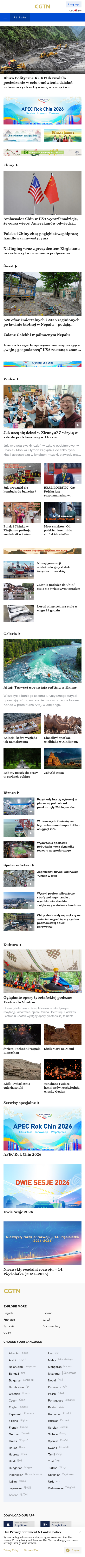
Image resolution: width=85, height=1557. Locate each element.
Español (47, 1313)
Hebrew (18, 1454)
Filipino (18, 1420)
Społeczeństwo (17, 865)
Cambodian (19, 1386)
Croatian (19, 1393)
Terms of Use (31, 1550)
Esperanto (21, 1413)
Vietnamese (62, 1487)
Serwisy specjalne (20, 1103)
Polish (56, 1393)
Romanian (59, 1413)
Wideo (9, 379)
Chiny (9, 165)
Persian (57, 1386)
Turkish (57, 1467)
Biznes (10, 793)
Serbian (58, 1427)
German (19, 1433)
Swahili (58, 1447)
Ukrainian (61, 1474)
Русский (9, 1326)
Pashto (56, 1407)
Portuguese (61, 1400)
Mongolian (60, 1366)
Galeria (10, 634)
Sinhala (57, 1433)
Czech (17, 1400)
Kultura (11, 945)
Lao (53, 1353)
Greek (18, 1440)
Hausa (17, 1447)
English (8, 1313)
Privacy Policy (11, 1550)
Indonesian (25, 1474)
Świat (9, 266)
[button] (7, 70)
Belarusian (23, 1366)
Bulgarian (21, 1380)
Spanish (58, 1440)
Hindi (15, 1461)
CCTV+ (8, 1332)
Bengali (17, 1373)
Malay (60, 1359)
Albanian (18, 1353)
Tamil (55, 1454)
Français (9, 1319)
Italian (17, 1481)
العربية (46, 1319)
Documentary (51, 1326)
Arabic (17, 1359)
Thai (54, 1461)
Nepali (56, 1380)
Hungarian (20, 1467)
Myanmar (62, 1373)
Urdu (54, 1481)
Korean (18, 1494)
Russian (58, 1420)
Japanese (20, 1487)
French (18, 1427)
